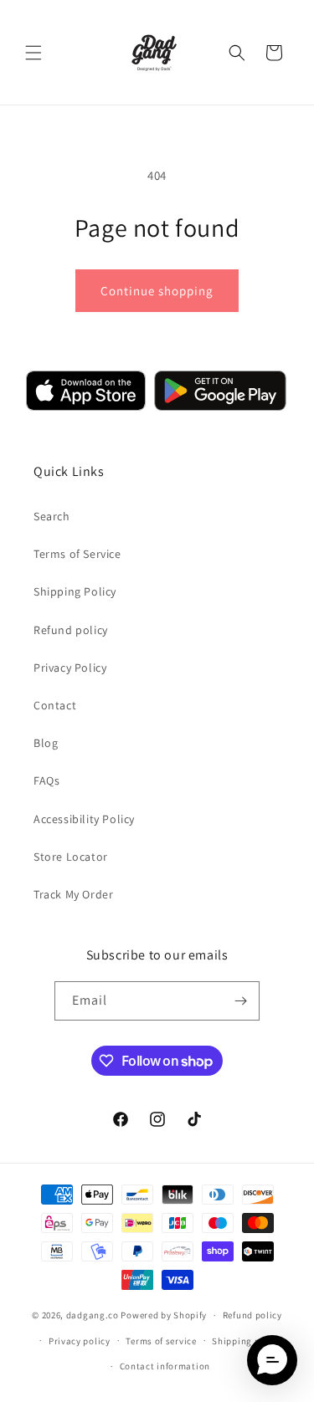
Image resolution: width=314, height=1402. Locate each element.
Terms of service (161, 1341)
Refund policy (70, 629)
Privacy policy (80, 1341)
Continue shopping (157, 291)
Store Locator (70, 856)
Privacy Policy (69, 667)
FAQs (46, 780)
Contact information (165, 1366)
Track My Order (73, 894)
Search (51, 516)
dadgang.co (92, 1315)
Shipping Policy (74, 591)
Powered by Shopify (164, 1315)
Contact (54, 705)
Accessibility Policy (84, 818)
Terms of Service (77, 553)
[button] (33, 52)
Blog (45, 742)
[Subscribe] (240, 1001)
